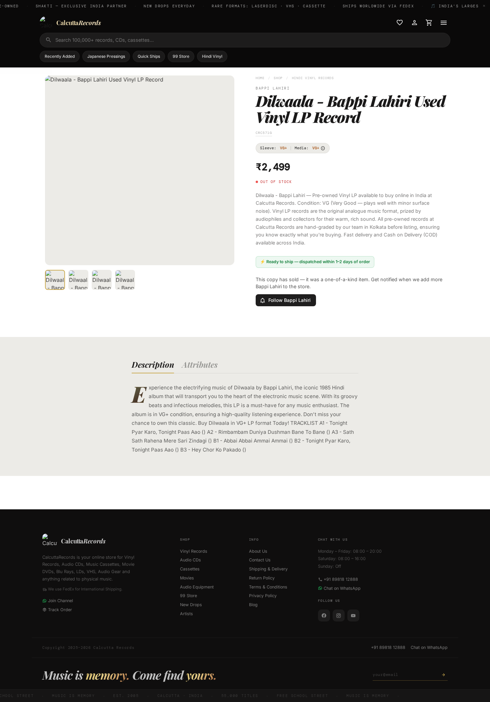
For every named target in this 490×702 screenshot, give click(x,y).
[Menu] (443, 22)
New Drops (191, 604)
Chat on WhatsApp (342, 588)
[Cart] (429, 22)
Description (153, 364)
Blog (253, 604)
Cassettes (190, 568)
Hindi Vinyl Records (313, 78)
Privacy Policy (263, 595)
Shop (278, 78)
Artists (186, 613)
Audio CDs (190, 559)
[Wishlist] (399, 22)
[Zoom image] (224, 255)
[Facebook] (324, 615)
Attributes (200, 364)
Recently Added (60, 56)
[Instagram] (339, 615)
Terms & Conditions (268, 586)
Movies (187, 577)
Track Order (60, 609)
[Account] (414, 22)
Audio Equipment (197, 586)
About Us (258, 551)
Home (260, 78)
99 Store (181, 56)
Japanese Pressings (106, 56)
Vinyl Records (193, 551)
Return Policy (262, 577)
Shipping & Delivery (268, 568)
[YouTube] (353, 615)
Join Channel (60, 600)
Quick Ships (149, 56)
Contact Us (260, 559)
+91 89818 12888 (341, 579)
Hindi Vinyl (212, 56)
